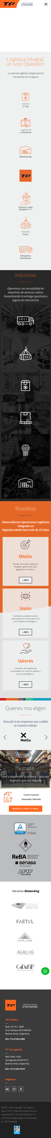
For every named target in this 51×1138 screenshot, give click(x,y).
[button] (46, 4)
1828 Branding (10, 1121)
